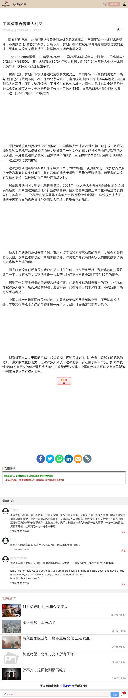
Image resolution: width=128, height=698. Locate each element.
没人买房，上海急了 (39, 622)
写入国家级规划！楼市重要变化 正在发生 (56, 638)
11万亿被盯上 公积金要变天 (45, 606)
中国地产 (65, 685)
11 (64, 383)
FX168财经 (9, 30)
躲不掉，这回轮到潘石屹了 (45, 670)
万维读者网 (19, 4)
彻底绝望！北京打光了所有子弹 (48, 654)
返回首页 (114, 4)
